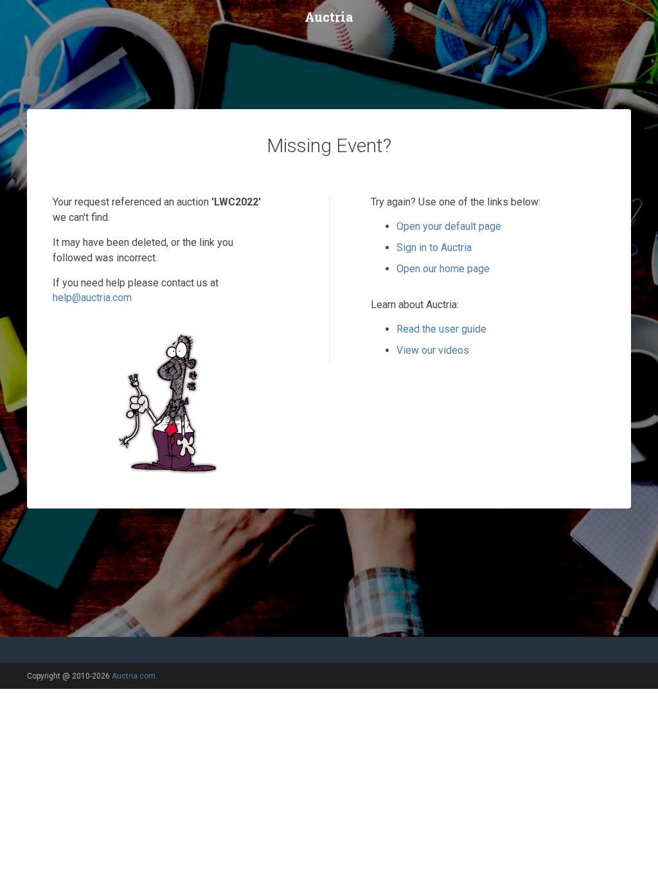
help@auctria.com (92, 297)
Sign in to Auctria (434, 247)
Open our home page (443, 269)
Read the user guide (441, 329)
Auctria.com (134, 676)
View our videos (432, 350)
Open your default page (448, 226)
